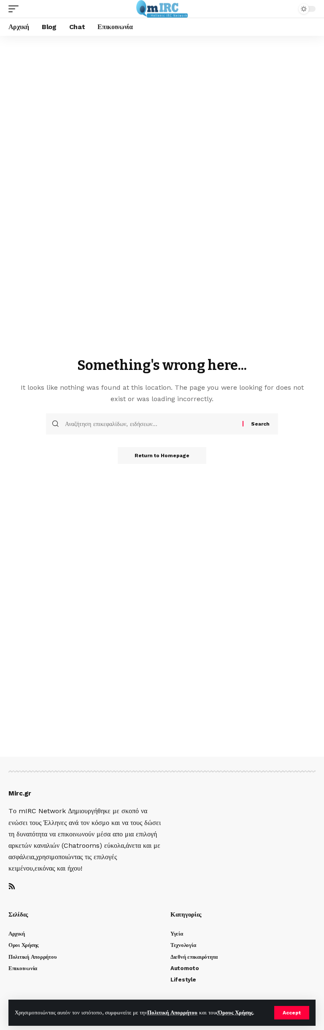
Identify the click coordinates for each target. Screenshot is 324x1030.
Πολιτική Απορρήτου (172, 1012)
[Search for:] (151, 423)
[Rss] (11, 887)
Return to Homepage (162, 455)
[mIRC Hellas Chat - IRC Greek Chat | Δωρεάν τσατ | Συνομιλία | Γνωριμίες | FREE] (162, 9)
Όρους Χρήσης (235, 1012)
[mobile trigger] (15, 8)
